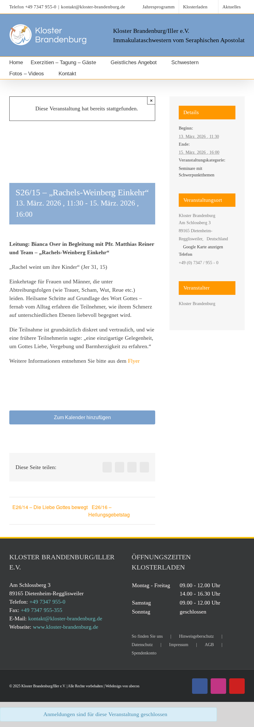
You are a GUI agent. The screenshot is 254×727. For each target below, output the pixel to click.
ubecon (134, 686)
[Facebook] (107, 467)
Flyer (134, 361)
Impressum (178, 644)
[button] (93, 73)
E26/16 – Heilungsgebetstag (109, 510)
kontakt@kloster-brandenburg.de (93, 6)
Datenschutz (142, 644)
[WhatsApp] (132, 467)
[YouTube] (237, 686)
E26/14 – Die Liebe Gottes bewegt (50, 507)
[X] (119, 467)
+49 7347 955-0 (40, 6)
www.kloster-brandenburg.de (65, 627)
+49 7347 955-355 (41, 610)
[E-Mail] (144, 467)
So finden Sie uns (147, 636)
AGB (209, 644)
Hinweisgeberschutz (196, 636)
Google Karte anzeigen (203, 247)
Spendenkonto (144, 653)
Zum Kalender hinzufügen (82, 417)
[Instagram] (218, 686)
